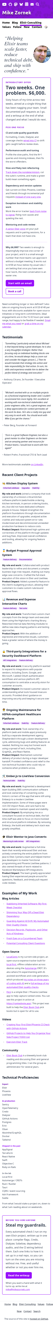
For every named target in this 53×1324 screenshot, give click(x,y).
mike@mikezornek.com (18, 1289)
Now (27, 27)
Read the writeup (18, 1275)
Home (6, 22)
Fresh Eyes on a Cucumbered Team (24, 938)
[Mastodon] (15, 3)
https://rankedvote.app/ (19, 1003)
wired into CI (29, 140)
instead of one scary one (28, 196)
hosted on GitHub (39, 1318)
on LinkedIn (37, 464)
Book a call (14, 291)
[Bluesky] (21, 3)
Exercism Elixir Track (17, 1041)
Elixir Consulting (30, 22)
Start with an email (20, 283)
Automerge (31, 968)
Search (36, 1311)
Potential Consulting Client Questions (26, 943)
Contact (37, 27)
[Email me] (32, 3)
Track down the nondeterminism (22, 172)
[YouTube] (4, 4)
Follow (17, 27)
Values (6, 27)
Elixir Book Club (31, 1007)
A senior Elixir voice (15, 228)
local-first (11, 964)
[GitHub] (10, 3)
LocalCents (12, 956)
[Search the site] (37, 3)
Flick (9, 992)
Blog (15, 22)
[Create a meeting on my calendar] (26, 3)
